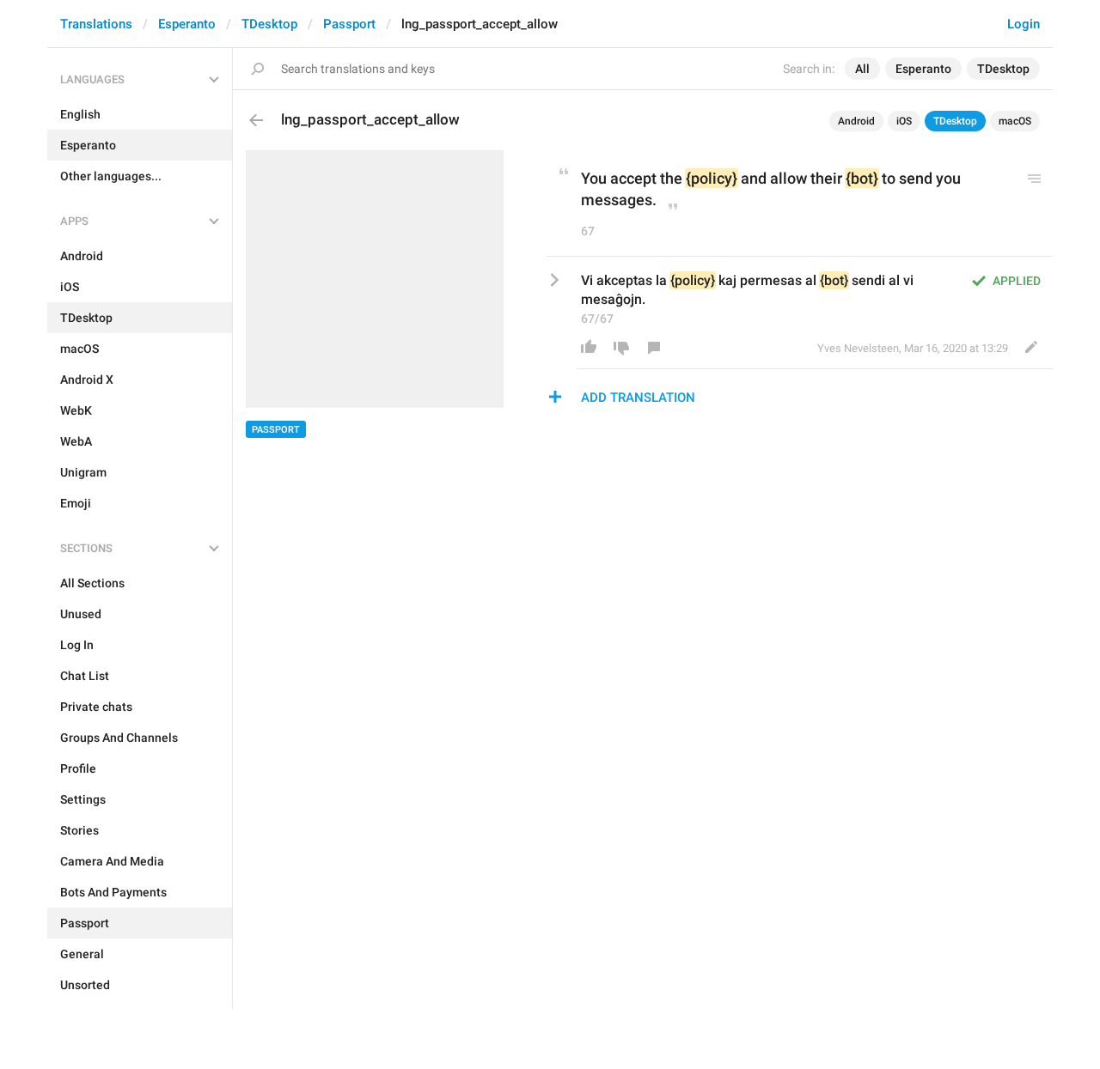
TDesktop (269, 24)
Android (856, 121)
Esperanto (187, 24)
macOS (1015, 121)
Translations (96, 24)
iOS (904, 121)
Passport (349, 24)
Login (1023, 24)
